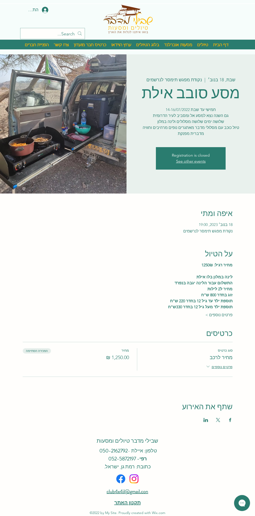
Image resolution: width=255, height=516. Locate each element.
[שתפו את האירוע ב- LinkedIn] (205, 420)
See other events (191, 161)
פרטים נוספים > (219, 314)
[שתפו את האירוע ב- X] (218, 420)
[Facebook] (121, 479)
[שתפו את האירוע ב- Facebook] (230, 420)
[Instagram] (134, 479)
